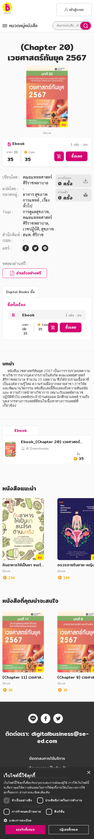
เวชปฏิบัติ (31, 228)
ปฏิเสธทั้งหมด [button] (69, 829)
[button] (47, 820)
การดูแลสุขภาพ (36, 211)
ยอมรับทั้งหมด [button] (25, 829)
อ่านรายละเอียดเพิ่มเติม (35, 792)
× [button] (88, 772)
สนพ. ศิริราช (33, 234)
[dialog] (47, 803)
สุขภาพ (47, 228)
